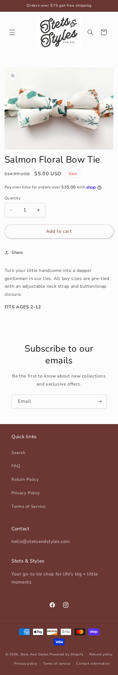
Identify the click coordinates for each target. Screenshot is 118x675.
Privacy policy (25, 663)
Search (18, 452)
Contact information (93, 663)
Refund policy (101, 654)
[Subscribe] (99, 401)
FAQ (15, 466)
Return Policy (25, 479)
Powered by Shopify (66, 654)
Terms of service (56, 663)
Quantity (13, 198)
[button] (12, 32)
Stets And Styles (34, 654)
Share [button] (17, 252)
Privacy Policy (25, 493)
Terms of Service (28, 506)
